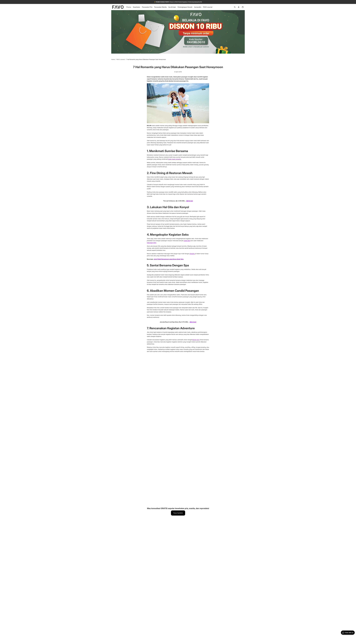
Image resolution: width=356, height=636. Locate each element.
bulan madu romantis (174, 159)
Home (113, 59)
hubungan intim (151, 242)
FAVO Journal (120, 59)
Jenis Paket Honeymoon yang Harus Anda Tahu (169, 259)
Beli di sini (189, 201)
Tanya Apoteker (178, 513)
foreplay (192, 253)
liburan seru (195, 339)
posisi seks (187, 240)
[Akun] (239, 7)
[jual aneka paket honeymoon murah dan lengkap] (178, 103)
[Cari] (235, 7)
